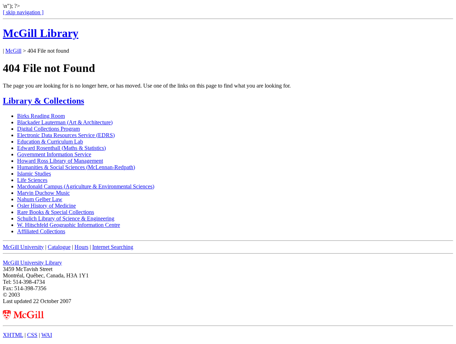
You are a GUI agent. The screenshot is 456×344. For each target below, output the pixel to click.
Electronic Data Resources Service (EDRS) (66, 135)
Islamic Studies (34, 174)
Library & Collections (43, 100)
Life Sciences (32, 180)
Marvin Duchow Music (43, 193)
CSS (32, 335)
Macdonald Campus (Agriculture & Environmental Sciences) (85, 186)
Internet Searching (112, 247)
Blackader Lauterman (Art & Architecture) (65, 122)
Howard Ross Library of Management (60, 161)
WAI (46, 335)
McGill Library (40, 33)
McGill (13, 51)
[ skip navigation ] (23, 12)
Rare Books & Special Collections (55, 212)
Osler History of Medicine (46, 206)
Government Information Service (54, 154)
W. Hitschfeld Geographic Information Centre (68, 225)
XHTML (13, 335)
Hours (81, 247)
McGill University (23, 247)
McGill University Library (32, 263)
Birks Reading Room (41, 116)
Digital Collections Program (48, 129)
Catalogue (59, 247)
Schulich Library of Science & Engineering (65, 218)
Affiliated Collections (41, 231)
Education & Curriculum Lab (50, 142)
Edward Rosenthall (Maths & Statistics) (61, 148)
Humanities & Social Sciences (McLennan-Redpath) (76, 167)
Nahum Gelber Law (39, 199)
